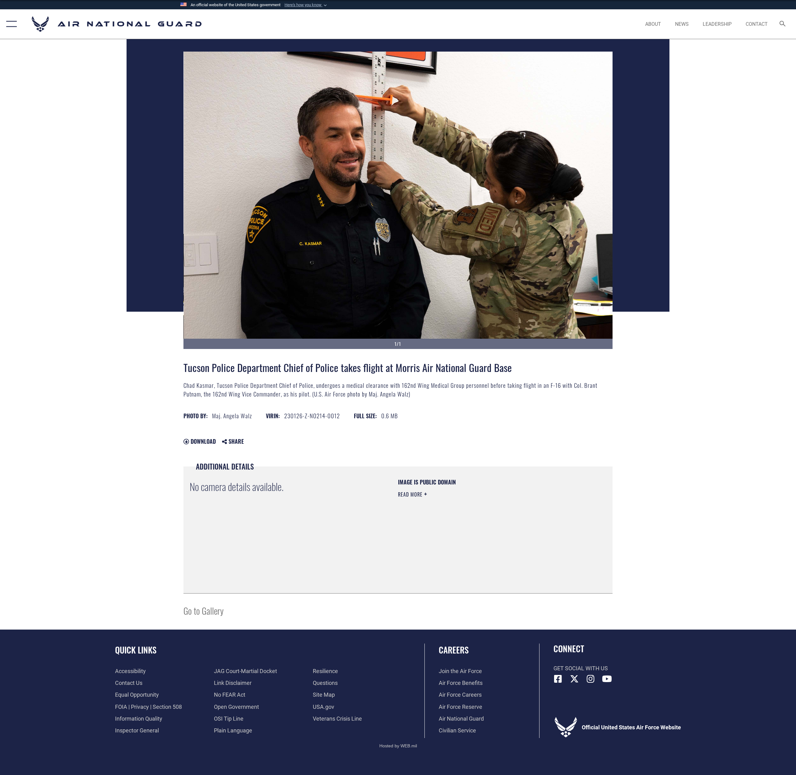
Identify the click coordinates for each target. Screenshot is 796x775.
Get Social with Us (580, 668)
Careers (454, 650)
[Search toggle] (782, 24)
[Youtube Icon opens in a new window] (607, 679)
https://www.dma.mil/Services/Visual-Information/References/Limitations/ (471, 534)
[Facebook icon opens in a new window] (558, 679)
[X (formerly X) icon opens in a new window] (574, 679)
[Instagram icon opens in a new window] (590, 679)
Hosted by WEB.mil (398, 745)
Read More (411, 494)
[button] (306, 5)
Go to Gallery (203, 610)
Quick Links (135, 650)
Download (202, 441)
